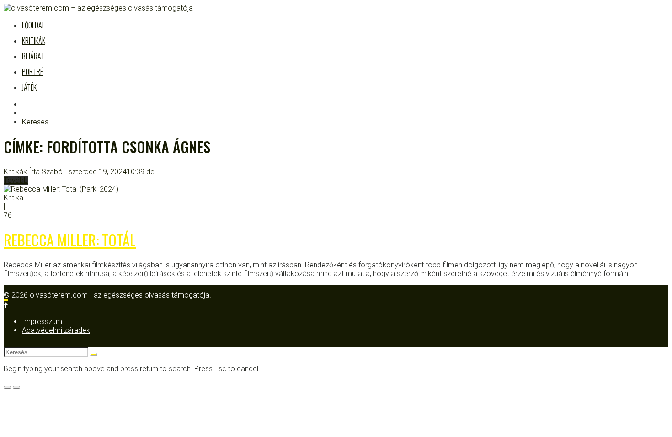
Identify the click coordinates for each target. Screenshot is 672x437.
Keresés (35, 121)
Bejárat (33, 56)
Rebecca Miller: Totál (70, 239)
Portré (32, 71)
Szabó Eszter (63, 171)
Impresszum (42, 321)
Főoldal (33, 25)
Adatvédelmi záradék (56, 330)
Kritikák (33, 40)
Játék (29, 87)
